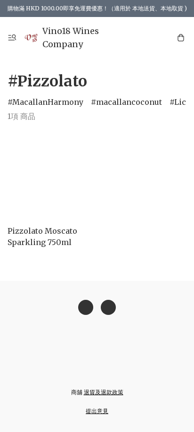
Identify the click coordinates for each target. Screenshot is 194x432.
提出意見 (97, 411)
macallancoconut (129, 102)
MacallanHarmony (47, 102)
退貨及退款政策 (103, 392)
